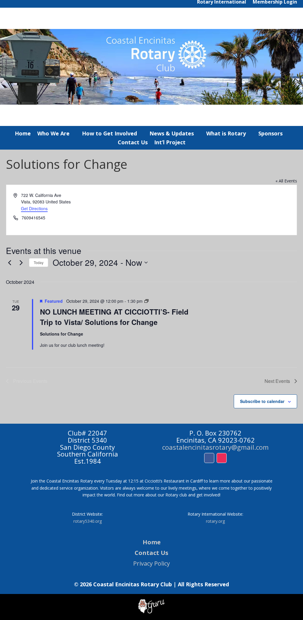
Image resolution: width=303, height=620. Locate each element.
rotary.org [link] (215, 521)
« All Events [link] (286, 181)
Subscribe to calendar (262, 401)
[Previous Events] (9, 262)
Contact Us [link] (133, 143)
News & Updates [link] (171, 134)
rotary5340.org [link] (87, 521)
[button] (209, 458)
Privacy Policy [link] (151, 563)
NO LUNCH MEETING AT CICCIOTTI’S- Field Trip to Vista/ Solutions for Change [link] (114, 317)
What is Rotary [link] (226, 134)
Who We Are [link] (53, 134)
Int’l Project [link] (170, 143)
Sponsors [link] (270, 134)
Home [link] (23, 134)
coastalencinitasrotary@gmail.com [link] (215, 447)
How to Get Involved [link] (109, 134)
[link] (21, 262)
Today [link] (38, 262)
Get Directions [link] (34, 208)
